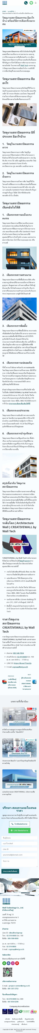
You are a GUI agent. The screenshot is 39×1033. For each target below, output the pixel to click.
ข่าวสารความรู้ (15, 1024)
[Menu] (36, 3)
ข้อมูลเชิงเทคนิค (29, 1019)
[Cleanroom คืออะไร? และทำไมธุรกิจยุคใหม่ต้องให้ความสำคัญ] (19, 748)
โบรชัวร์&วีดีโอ (31, 1021)
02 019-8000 (11, 935)
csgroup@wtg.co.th (20, 666)
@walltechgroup (15, 932)
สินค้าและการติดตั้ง (17, 1019)
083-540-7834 (18, 653)
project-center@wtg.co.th (19, 985)
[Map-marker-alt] (17, 963)
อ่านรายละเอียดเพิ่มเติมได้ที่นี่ (19, 403)
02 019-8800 (11, 946)
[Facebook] (8, 963)
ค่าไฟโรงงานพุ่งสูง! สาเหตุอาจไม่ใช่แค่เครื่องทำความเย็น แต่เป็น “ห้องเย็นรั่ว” (17, 730)
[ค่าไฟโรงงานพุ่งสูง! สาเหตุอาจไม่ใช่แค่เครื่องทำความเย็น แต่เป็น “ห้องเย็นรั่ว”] (19, 716)
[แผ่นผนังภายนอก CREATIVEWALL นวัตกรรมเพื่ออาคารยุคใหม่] (19, 779)
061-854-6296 (13, 1001)
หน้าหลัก (7, 1019)
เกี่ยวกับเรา (24, 1024)
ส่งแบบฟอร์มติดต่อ (10, 871)
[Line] (4, 963)
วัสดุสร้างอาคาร (24, 560)
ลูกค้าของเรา (20, 1021)
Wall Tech (24, 65)
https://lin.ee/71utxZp (22, 663)
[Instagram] (13, 963)
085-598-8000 (13, 938)
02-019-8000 (22, 656)
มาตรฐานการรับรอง (9, 1021)
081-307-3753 (13, 988)
